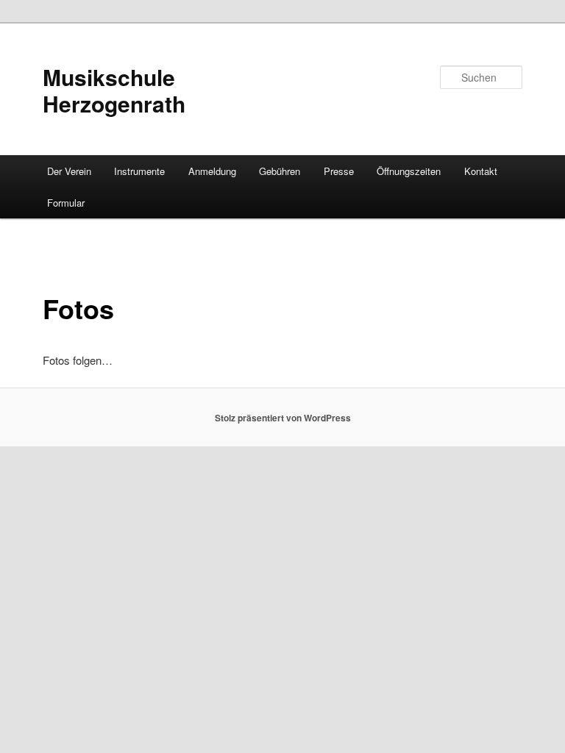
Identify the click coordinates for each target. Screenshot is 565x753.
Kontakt (480, 171)
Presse (339, 171)
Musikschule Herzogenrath (114, 90)
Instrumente (139, 171)
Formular (66, 203)
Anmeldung (212, 171)
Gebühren (279, 171)
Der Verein (69, 171)
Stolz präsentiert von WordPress (283, 417)
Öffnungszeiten (409, 171)
